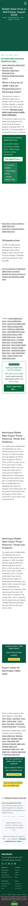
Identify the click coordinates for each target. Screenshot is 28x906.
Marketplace (4, 872)
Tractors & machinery (6, 877)
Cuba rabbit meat (13, 741)
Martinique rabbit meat (12, 754)
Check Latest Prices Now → (14, 388)
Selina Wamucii (6, 854)
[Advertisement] (14, 35)
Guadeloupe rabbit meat (10, 749)
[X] (6, 863)
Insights (2, 55)
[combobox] (14, 816)
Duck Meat (10, 724)
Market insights (5, 870)
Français (14, 894)
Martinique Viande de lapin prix (15, 798)
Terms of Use (18, 886)
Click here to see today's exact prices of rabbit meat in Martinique (13, 112)
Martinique (10, 19)
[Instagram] (12, 863)
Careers (17, 872)
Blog (16, 877)
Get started (4, 886)
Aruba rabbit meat (8, 736)
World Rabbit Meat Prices (13, 17)
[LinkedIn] (2, 863)
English (9, 894)
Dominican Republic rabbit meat (13, 744)
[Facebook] (9, 863)
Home (5, 17)
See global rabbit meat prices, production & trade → (12, 60)
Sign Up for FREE (14, 659)
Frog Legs (21, 726)
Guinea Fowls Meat (9, 726)
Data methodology (5, 883)
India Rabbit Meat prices (16, 332)
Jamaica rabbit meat (18, 752)
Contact (17, 874)
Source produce (5, 874)
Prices (22, 17)
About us (17, 870)
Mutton (8, 719)
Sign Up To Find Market (14, 774)
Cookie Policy (18, 888)
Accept (14, 904)
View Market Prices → (13, 159)
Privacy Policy (18, 883)
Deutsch (18, 894)
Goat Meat (16, 719)
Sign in (2, 888)
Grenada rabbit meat (9, 746)
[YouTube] (15, 863)
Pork (3, 719)
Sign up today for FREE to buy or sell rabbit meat (13, 784)
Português (24, 894)
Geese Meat (19, 724)
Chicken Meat (11, 721)
